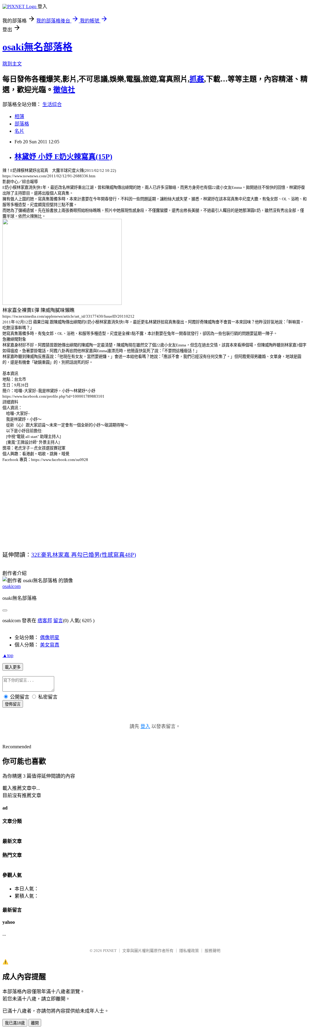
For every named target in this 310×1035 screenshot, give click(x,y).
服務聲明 (212, 950)
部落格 (22, 123)
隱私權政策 (189, 950)
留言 (58, 620)
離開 (35, 1023)
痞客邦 (45, 620)
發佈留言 (13, 704)
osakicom (11, 586)
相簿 (19, 116)
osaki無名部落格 (37, 47)
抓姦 (197, 79)
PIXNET (110, 950)
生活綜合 (52, 104)
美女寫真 (49, 644)
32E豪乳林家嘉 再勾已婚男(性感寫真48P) (83, 555)
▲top (7, 655)
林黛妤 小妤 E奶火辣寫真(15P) (63, 157)
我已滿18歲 (15, 1023)
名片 (19, 131)
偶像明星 (49, 637)
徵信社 (64, 90)
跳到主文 (12, 63)
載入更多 (13, 667)
